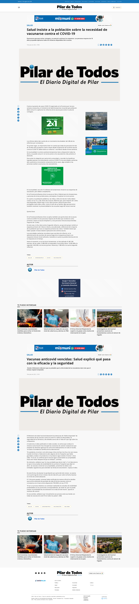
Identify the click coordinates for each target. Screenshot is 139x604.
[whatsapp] (101, 45)
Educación (78, 1)
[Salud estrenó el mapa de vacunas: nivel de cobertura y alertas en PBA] (56, 318)
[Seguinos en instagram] (41, 573)
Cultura (119, 1)
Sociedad (97, 1)
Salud (72, 1)
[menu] (19, 7)
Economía (91, 1)
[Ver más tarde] (98, 45)
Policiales (84, 1)
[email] (109, 45)
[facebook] (103, 45)
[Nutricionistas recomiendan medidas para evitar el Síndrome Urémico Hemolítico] (29, 318)
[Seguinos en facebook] (44, 573)
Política (67, 1)
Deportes (103, 1)
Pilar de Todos (39, 270)
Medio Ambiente (112, 1)
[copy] (111, 45)
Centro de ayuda (86, 596)
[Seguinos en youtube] (36, 573)
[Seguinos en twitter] (39, 573)
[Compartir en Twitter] (106, 45)
